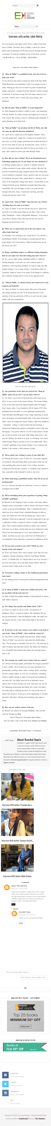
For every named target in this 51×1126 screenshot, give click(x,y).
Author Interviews (15, 33)
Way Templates (40, 1118)
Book (23, 33)
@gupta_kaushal (9, 762)
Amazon (35, 720)
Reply (13, 904)
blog (19, 714)
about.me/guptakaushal (19, 760)
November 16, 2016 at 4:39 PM (20, 889)
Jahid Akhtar (30, 33)
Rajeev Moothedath (19, 886)
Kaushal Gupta (25, 912)
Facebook (31, 710)
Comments (36, 731)
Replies (15, 909)
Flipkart (44, 720)
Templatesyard (23, 1118)
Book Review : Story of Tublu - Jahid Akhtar (21, 57)
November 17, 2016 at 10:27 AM (27, 915)
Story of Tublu (39, 33)
